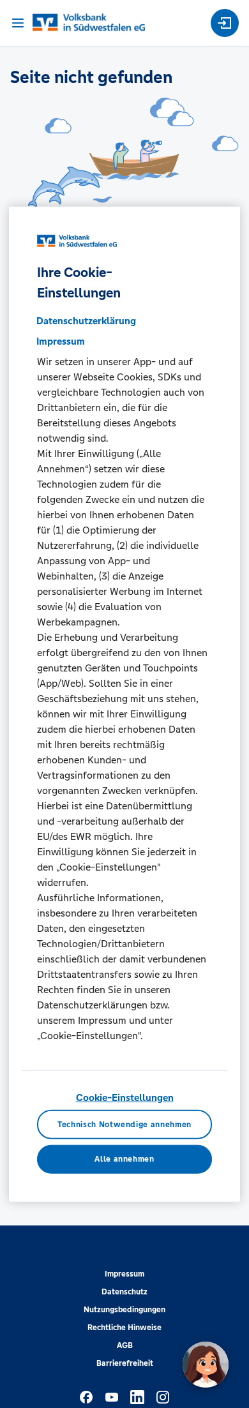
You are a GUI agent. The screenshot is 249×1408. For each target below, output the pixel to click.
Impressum (124, 1274)
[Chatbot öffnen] (206, 1365)
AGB (125, 1345)
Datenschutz (124, 1292)
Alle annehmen (124, 1159)
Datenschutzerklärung (86, 321)
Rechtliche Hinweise (124, 1327)
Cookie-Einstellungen (125, 1097)
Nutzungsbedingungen (124, 1310)
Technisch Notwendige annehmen (124, 1124)
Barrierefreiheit (124, 1363)
